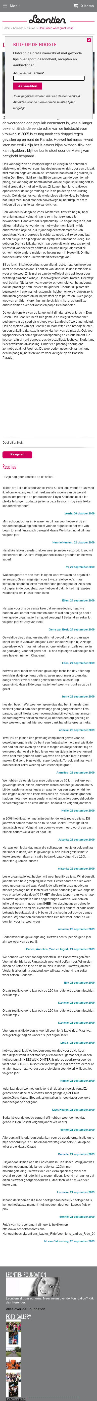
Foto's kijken (16, 1399)
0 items (87, 6)
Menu (15, 6)
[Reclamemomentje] (13, 1365)
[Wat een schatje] (13, 1340)
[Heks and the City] (13, 1378)
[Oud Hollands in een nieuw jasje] (13, 1390)
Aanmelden (27, 86)
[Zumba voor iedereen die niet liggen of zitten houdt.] (13, 1328)
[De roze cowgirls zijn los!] (13, 1353)
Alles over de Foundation (25, 1309)
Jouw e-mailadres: (28, 73)
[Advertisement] (48, 398)
